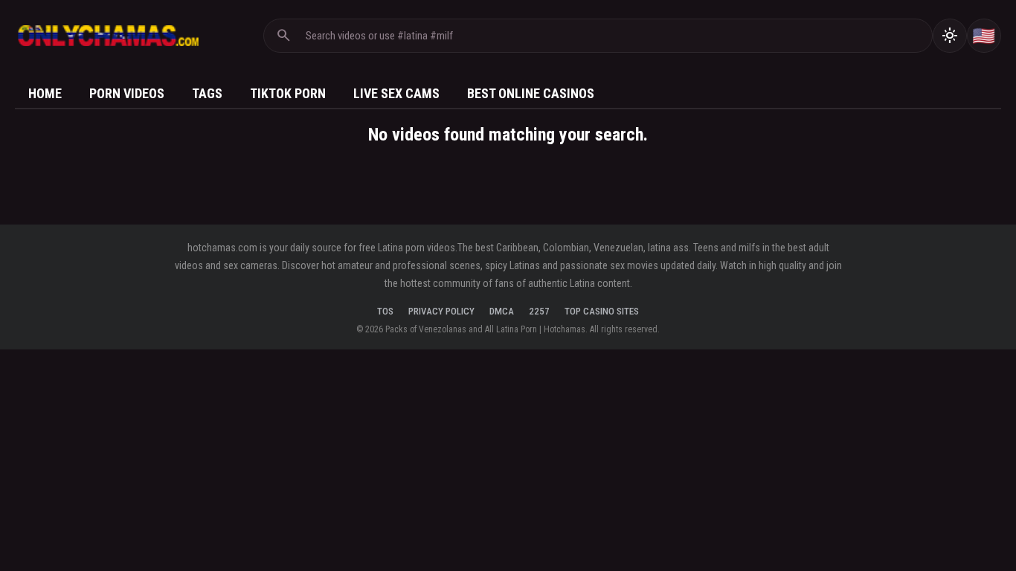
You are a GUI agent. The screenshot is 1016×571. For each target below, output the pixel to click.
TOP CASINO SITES (602, 311)
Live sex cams (396, 93)
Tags (207, 93)
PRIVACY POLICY (441, 311)
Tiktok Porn (288, 93)
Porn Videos (126, 93)
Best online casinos (530, 93)
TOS (385, 311)
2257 (539, 311)
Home (45, 93)
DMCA (501, 311)
